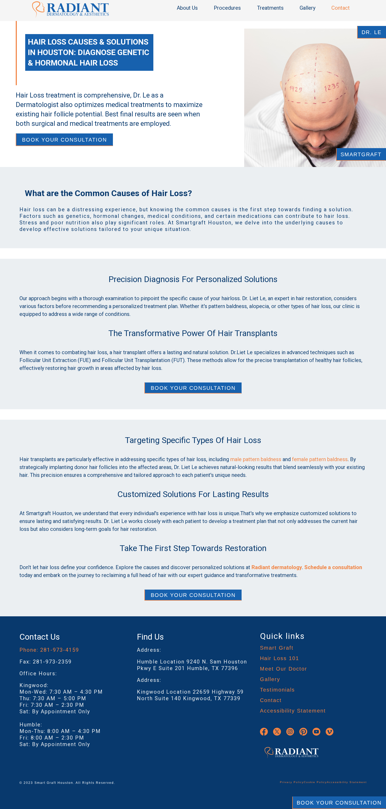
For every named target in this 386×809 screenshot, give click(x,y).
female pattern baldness (320, 459)
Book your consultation (64, 140)
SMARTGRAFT (361, 154)
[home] (70, 9)
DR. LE (372, 32)
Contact (340, 8)
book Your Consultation (339, 803)
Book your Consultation (193, 388)
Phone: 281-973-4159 (49, 650)
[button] (189, 8)
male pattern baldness (255, 459)
